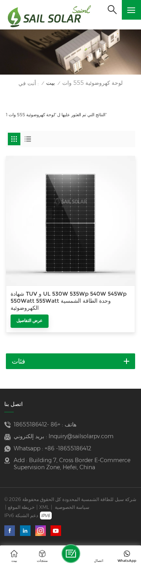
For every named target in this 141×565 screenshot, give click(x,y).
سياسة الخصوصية (72, 507)
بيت (50, 83)
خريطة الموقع (21, 507)
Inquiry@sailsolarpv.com (81, 436)
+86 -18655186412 (37, 424)
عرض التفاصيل (29, 320)
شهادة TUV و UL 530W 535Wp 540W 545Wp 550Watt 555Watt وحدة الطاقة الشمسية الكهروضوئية (69, 301)
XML (44, 507)
